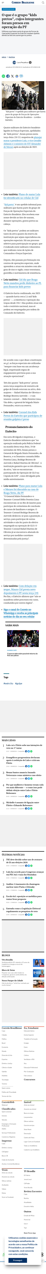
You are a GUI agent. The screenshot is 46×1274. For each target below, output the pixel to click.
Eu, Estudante (31, 1028)
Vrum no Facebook (8, 1197)
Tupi (25, 1228)
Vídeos (4, 1189)
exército (9, 683)
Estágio (26, 1043)
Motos (4, 1193)
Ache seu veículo (7, 1173)
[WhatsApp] (3, 77)
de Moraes (8, 147)
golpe (19, 683)
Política (12, 57)
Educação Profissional (31, 1067)
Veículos (4, 1120)
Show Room (27, 1129)
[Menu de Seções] (3, 2)
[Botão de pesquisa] (43, 2)
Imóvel (27, 1102)
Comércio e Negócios (8, 1137)
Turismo (4, 1084)
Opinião (4, 1071)
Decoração (27, 1133)
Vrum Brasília (28, 1187)
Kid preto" (10, 204)
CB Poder (27, 1183)
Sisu (25, 1063)
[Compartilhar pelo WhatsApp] (31, 752)
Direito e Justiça (7, 1063)
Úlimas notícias (28, 1121)
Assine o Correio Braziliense (11, 1164)
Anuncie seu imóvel (30, 1109)
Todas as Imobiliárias (30, 1146)
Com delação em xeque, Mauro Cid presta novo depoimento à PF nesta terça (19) (21, 589)
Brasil (3, 1043)
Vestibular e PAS (29, 1059)
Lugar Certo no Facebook (32, 1142)
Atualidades (27, 1202)
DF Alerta (27, 1175)
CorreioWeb (8, 1102)
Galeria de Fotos (29, 1137)
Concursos (29, 1079)
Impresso (7, 1140)
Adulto (4, 1129)
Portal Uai (27, 1220)
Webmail (4, 1105)
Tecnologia (5, 1080)
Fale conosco (28, 1076)
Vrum (5, 1170)
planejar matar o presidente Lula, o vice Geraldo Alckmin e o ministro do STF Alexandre (23, 140)
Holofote (4, 1076)
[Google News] (17, 77)
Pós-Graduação (29, 1071)
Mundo (4, 1051)
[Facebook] (8, 77)
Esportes (4, 1059)
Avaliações (5, 1185)
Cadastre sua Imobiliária (31, 1150)
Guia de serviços (29, 1125)
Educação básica (29, 1031)
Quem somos (6, 1088)
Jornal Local (27, 1179)
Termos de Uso (6, 1096)
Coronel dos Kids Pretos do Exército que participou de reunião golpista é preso (23, 416)
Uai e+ (26, 1224)
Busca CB (5, 1156)
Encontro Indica (29, 1206)
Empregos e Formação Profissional (9, 1125)
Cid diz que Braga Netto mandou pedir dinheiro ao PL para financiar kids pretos (22, 283)
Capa (3, 1031)
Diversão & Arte (7, 1055)
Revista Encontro (33, 1191)
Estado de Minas (29, 1215)
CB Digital (5, 1152)
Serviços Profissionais (9, 1133)
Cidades (4, 1035)
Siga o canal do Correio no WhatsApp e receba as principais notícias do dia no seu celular (21, 613)
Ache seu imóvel (29, 1105)
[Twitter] (12, 77)
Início (4, 57)
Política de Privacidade (9, 1092)
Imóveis (4, 1116)
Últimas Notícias (29, 1051)
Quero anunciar (7, 1112)
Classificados (8, 1109)
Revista (26, 1198)
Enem (26, 1047)
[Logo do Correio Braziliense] (23, 2)
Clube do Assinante (8, 1160)
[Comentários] (21, 77)
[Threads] (41, 1255)
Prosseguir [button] (17, 1260)
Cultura (26, 1055)
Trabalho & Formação (31, 1039)
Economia (5, 1047)
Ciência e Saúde (7, 1067)
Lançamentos (28, 1117)
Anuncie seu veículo (8, 1177)
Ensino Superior (29, 1035)
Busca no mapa (28, 1113)
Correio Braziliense (12, 1028)
